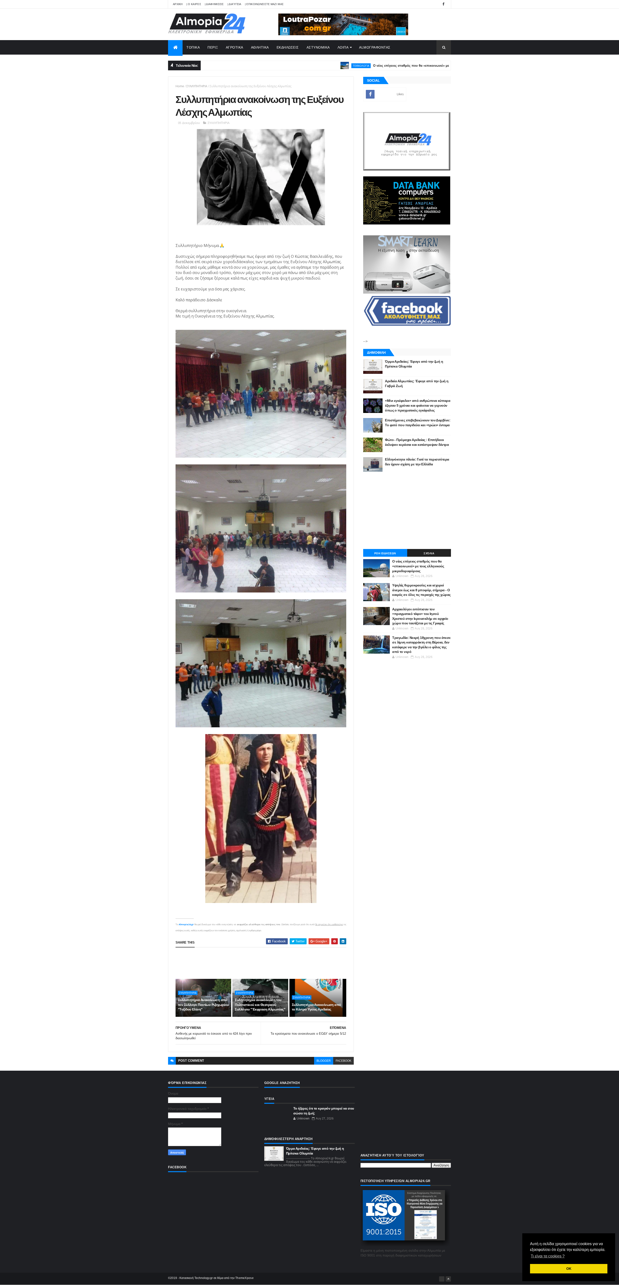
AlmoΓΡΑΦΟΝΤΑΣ (375, 47)
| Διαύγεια (234, 4)
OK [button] (568, 1269)
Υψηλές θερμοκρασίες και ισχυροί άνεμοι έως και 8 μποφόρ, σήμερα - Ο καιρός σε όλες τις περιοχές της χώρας (421, 590)
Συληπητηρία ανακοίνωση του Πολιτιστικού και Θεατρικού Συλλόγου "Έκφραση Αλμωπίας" (260, 1004)
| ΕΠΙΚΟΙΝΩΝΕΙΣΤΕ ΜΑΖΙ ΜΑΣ (264, 4)
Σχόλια (429, 553)
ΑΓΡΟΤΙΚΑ (234, 47)
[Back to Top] (448, 1279)
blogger (324, 1060)
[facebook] (443, 4)
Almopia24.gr (186, 924)
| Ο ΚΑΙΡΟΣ (193, 4)
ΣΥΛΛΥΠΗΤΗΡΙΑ (196, 86)
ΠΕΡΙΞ (212, 47)
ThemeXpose (244, 1278)
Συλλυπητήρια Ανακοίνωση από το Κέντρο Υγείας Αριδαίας (316, 1007)
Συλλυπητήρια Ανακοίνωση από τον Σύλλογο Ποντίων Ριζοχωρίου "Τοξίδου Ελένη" (203, 1004)
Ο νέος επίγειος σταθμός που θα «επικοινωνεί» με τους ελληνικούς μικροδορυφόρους (389, 65)
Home (180, 86)
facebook (343, 1060)
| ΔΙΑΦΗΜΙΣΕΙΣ (214, 4)
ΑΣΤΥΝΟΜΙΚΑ (318, 47)
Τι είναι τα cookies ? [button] (548, 1256)
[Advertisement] (264, 963)
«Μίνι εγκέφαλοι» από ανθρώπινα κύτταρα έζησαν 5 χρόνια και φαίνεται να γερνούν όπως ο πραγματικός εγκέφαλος (417, 405)
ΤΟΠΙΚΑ (193, 47)
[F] (441, 1279)
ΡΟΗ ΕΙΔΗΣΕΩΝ (385, 553)
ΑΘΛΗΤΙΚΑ (260, 47)
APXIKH (178, 4)
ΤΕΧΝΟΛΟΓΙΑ (312, 65)
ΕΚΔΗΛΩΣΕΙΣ (288, 47)
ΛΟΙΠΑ (343, 47)
